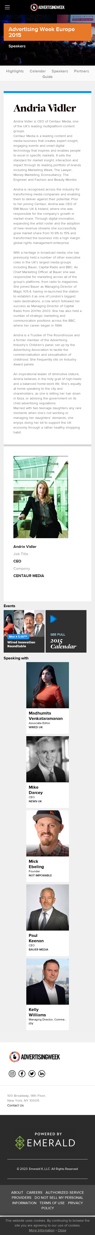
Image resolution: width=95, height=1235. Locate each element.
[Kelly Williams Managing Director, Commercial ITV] (47, 982)
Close (62, 1230)
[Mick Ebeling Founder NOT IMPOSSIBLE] (47, 833)
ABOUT (17, 1192)
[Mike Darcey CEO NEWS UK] (47, 759)
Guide (47, 77)
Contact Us (15, 1105)
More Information (42, 1230)
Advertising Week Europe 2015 (42, 32)
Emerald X (35, 1169)
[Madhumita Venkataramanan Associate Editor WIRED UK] (47, 685)
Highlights (15, 71)
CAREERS (34, 1192)
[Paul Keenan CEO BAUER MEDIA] (47, 907)
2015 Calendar (63, 641)
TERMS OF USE (52, 1203)
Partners (81, 71)
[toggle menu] (7, 7)
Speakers (60, 71)
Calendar (38, 71)
